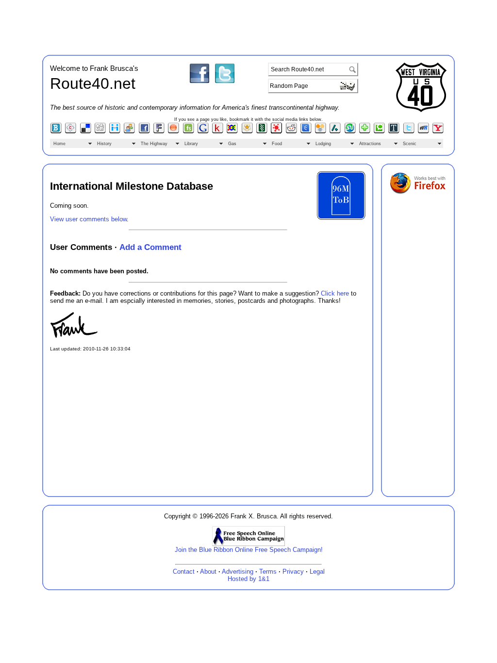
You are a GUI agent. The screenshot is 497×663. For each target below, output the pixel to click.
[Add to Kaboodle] (218, 131)
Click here (335, 293)
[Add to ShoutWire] (306, 131)
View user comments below (88, 219)
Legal (317, 571)
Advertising (237, 571)
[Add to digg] (100, 131)
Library (191, 143)
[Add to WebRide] (423, 131)
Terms (268, 571)
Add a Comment (150, 247)
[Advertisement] (248, 26)
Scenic (409, 143)
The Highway (154, 143)
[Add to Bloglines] (56, 131)
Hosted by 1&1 (248, 578)
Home (59, 143)
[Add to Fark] (159, 131)
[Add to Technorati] (379, 131)
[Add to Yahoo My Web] (438, 131)
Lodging (323, 143)
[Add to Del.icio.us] (86, 131)
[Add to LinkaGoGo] (232, 131)
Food (277, 143)
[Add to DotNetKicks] (129, 131)
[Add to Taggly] (365, 131)
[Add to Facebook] (144, 131)
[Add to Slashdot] (335, 131)
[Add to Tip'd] (394, 131)
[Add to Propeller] (276, 131)
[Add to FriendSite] (188, 131)
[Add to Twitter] (409, 131)
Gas (232, 143)
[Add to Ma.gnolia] (247, 131)
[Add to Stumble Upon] (350, 131)
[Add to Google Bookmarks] (203, 131)
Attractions (370, 143)
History (104, 143)
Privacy (293, 571)
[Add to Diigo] (115, 131)
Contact (184, 571)
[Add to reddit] (291, 131)
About (208, 571)
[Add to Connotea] (71, 131)
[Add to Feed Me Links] (173, 131)
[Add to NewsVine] (262, 131)
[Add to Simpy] (321, 131)
